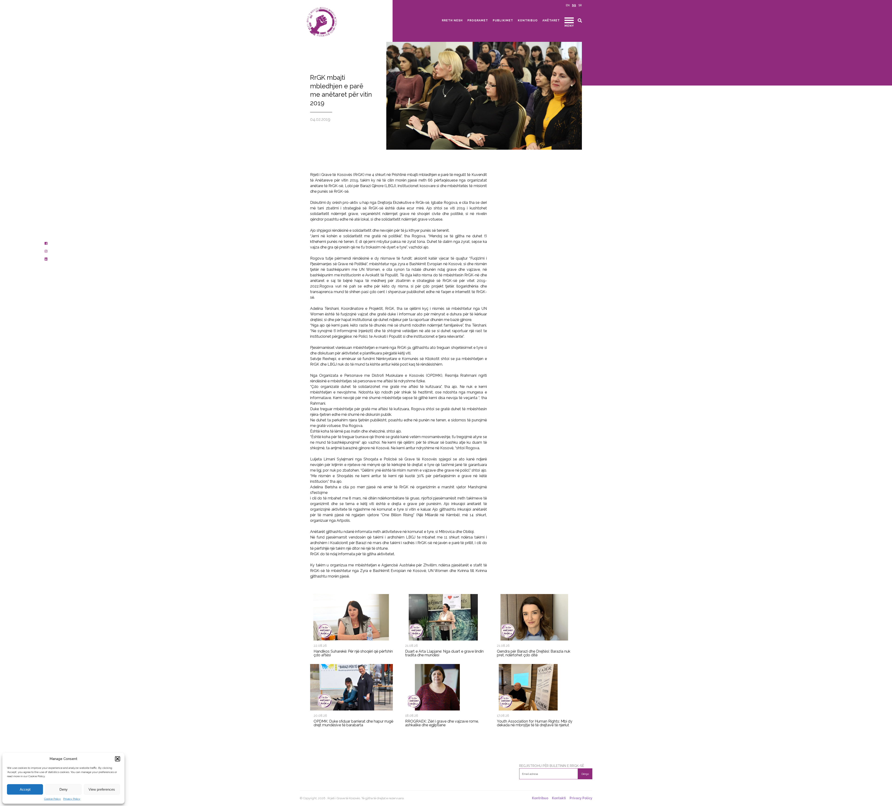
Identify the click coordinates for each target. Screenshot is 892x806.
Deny (63, 789)
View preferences (102, 789)
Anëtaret (551, 20)
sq (574, 5)
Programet (477, 20)
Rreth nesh (452, 20)
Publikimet (503, 20)
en (568, 5)
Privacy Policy (71, 798)
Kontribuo (528, 20)
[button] (117, 758)
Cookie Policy (52, 798)
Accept (25, 789)
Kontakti (559, 798)
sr (580, 5)
